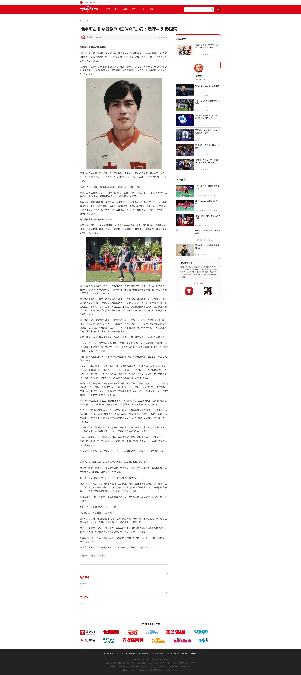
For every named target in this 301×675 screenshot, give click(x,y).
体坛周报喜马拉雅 (158, 653)
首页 (108, 9)
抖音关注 (109, 2)
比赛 (151, 9)
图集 (134, 9)
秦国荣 (84, 555)
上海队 (102, 555)
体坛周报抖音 (130, 653)
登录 (218, 9)
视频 (125, 9)
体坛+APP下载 (90, 2)
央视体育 (185, 653)
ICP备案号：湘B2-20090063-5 (180, 666)
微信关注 (100, 2)
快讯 (143, 9)
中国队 (93, 555)
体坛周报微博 (108, 653)
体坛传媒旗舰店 (172, 653)
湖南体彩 (194, 653)
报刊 (116, 9)
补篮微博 (120, 653)
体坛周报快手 (143, 653)
